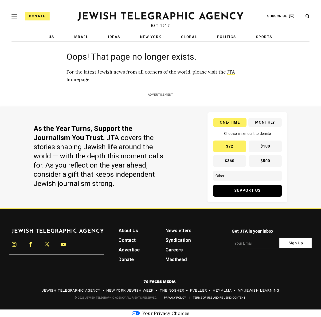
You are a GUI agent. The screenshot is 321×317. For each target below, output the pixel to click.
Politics (226, 37)
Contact (127, 240)
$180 (265, 146)
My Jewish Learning (258, 290)
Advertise (129, 250)
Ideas (114, 37)
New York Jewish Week (130, 290)
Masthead (176, 259)
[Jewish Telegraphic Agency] (58, 233)
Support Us (247, 190)
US (51, 37)
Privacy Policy (175, 297)
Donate (37, 16)
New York (150, 37)
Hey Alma (222, 290)
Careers (174, 250)
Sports (264, 37)
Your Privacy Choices (165, 313)
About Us (128, 230)
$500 (265, 161)
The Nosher (172, 290)
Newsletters (178, 230)
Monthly (265, 122)
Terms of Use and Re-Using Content (219, 297)
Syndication (178, 240)
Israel (81, 37)
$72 (229, 146)
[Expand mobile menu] (14, 16)
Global (189, 37)
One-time (230, 122)
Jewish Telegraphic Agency (71, 290)
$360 (230, 161)
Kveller (198, 290)
